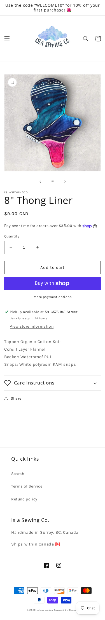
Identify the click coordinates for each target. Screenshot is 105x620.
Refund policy (24, 499)
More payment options (52, 297)
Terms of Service (27, 486)
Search (17, 473)
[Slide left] (40, 182)
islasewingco (45, 610)
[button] (7, 38)
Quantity (11, 236)
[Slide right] (65, 182)
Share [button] (16, 398)
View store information (31, 326)
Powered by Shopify (66, 610)
